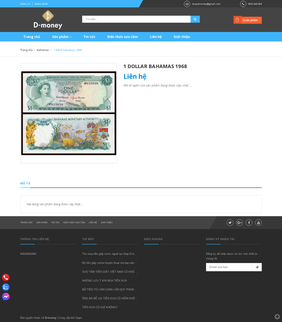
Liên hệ (156, 36)
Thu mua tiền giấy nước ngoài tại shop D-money (111, 253)
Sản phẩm (60, 36)
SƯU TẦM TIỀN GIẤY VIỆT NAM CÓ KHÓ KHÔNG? (114, 271)
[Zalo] (5, 287)
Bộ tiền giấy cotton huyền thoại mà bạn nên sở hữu (113, 262)
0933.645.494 (255, 3)
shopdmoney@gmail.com (206, 3)
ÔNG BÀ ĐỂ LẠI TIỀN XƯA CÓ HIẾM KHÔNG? (111, 298)
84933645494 (28, 253)
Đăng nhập (41, 3)
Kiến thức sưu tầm (122, 36)
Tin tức (89, 36)
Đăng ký (25, 3)
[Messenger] (5, 296)
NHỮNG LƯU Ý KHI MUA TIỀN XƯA (104, 280)
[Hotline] (5, 277)
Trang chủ (31, 36)
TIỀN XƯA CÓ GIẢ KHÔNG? (99, 307)
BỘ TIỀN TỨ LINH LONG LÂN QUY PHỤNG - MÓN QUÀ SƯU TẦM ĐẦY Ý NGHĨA (132, 289)
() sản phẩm (250, 20)
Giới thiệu (182, 36)
